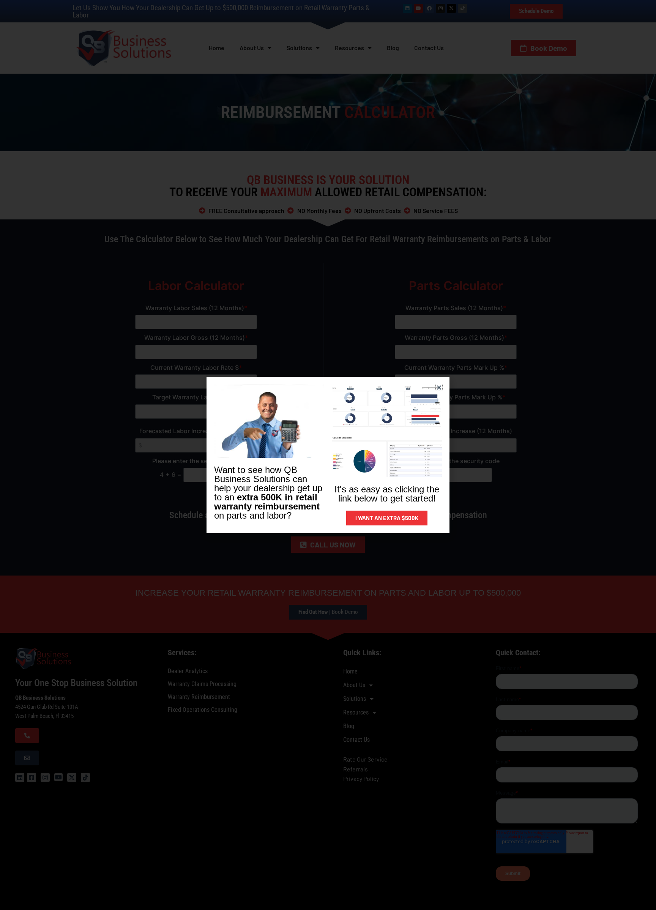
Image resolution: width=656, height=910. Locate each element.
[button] (439, 387)
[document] (328, 455)
